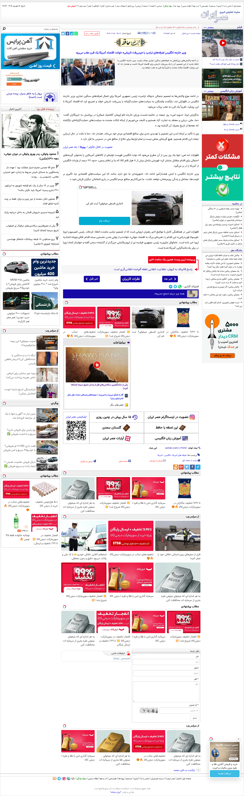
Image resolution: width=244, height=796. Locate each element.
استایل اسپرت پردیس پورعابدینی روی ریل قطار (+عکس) (223, 226)
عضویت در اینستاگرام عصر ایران (168, 417)
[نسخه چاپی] (139, 33)
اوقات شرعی (186, 6)
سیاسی (159, 6)
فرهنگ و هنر (120, 6)
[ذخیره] (144, 33)
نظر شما (194, 651)
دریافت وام (104, 221)
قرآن (102, 6)
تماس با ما (227, 6)
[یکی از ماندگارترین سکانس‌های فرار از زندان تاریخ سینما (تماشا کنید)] (97, 364)
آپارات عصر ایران (113, 438)
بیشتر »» (209, 27)
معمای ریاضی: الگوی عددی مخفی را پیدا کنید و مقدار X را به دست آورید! (224, 280)
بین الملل (131, 6)
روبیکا (83, 147)
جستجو (213, 6)
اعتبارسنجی (125, 658)
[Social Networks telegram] (171, 287)
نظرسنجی (204, 6)
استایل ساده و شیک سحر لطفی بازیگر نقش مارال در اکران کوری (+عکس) (222, 242)
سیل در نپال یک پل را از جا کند (226, 59)
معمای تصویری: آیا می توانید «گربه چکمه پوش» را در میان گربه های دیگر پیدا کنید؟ (223, 265)
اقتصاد (152, 6)
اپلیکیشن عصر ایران (76, 417)
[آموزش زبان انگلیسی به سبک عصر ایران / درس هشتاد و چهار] (222, 107)
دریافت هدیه (224, 774)
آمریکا (160, 455)
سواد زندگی (168, 6)
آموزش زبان (71, 6)
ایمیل (196, 667)
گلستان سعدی (111, 427)
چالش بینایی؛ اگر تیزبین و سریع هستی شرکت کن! (224, 288)
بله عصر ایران (70, 147)
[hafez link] (131, 42)
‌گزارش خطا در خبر (92, 33)
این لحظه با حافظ (167, 427)
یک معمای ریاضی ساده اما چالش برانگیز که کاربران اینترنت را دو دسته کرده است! (222, 273)
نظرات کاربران (131, 279)
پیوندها (121, 778)
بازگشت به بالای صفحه (185, 770)
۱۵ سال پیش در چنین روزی (113, 417)
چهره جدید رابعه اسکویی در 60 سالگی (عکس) (225, 210)
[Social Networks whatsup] (180, 287)
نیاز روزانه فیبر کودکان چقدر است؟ (225, 64)
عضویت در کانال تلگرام (101, 147)
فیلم (89, 6)
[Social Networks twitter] (175, 287)
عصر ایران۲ (170, 778)
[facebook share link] (67, 33)
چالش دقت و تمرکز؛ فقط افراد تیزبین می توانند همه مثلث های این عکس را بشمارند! (223, 257)
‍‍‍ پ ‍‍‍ (151, 33)
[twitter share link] (63, 33)
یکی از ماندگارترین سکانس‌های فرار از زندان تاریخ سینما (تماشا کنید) (99, 386)
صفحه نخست (195, 33)
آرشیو (220, 6)
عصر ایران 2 (82, 6)
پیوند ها (177, 6)
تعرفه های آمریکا (179, 455)
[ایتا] (175, 467)
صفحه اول (237, 6)
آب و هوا (196, 6)
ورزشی (138, 6)
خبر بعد (168, 279)
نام (197, 656)
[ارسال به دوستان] (141, 33)
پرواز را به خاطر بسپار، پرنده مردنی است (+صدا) (24, 95)
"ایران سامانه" (115, 792)
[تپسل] (80, 187)
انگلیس (167, 455)
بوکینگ (116, 658)
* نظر (196, 679)
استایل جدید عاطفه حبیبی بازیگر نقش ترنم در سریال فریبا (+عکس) (223, 234)
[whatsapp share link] (76, 33)
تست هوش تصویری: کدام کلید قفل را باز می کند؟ (223, 304)
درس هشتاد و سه (232, 129)
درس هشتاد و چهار (231, 124)
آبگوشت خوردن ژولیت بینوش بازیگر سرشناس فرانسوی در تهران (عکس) (226, 218)
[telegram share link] (72, 33)
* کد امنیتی (193, 705)
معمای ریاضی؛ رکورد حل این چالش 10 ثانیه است (222, 296)
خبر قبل (93, 279)
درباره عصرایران (157, 778)
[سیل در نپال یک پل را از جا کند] (222, 43)
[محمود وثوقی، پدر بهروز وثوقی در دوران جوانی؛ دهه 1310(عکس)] (30, 131)
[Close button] (238, 739)
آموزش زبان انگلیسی (168, 438)
